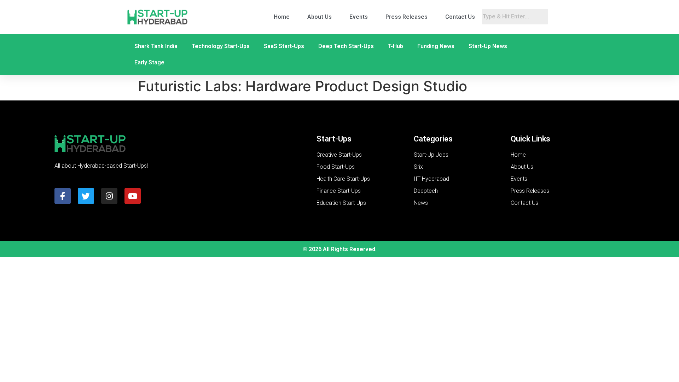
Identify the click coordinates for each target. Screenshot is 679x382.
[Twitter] (86, 196)
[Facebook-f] (62, 196)
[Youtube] (132, 196)
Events (358, 16)
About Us (319, 16)
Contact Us (460, 16)
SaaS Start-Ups (284, 46)
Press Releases (406, 16)
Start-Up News (488, 46)
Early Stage (149, 62)
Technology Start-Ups (221, 46)
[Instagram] (109, 196)
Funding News (435, 46)
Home (282, 16)
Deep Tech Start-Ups (346, 46)
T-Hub (395, 46)
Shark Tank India (156, 46)
